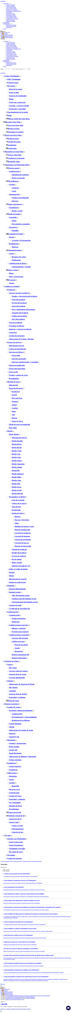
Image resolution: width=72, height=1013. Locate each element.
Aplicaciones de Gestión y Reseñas (21, 339)
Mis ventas (13, 668)
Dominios (10, 585)
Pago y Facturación (16, 276)
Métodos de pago (13, 382)
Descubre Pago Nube (12, 122)
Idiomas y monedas (19, 628)
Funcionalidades (10, 995)
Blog (6, 997)
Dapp (14, 411)
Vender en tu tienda (28, 995)
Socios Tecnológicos (16, 845)
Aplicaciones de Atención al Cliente (21, 684)
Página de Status (20, 999)
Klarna (14, 418)
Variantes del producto (20, 313)
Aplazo (14, 405)
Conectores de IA (15, 819)
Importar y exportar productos (20, 329)
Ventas (11, 253)
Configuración (14, 171)
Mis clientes (13, 687)
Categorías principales (23, 539)
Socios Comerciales (16, 842)
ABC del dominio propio (20, 595)
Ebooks (20, 997)
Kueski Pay (16, 391)
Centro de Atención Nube (6, 861)
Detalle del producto (19, 553)
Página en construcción (17, 582)
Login (4, 28)
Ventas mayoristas (14, 812)
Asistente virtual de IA (16, 816)
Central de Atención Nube (11, 999)
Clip (13, 415)
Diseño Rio (16, 470)
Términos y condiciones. (6, 1009)
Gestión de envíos (14, 142)
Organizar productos (16, 326)
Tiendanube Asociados (17, 848)
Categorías (5, 3)
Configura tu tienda (10, 6)
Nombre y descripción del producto (24, 296)
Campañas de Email (15, 234)
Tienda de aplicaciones (11, 26)
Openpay (15, 401)
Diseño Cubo (16, 480)
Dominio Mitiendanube (17, 589)
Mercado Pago (17, 398)
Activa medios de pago (11, 16)
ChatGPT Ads (14, 737)
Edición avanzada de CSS (21, 566)
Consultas (12, 691)
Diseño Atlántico (18, 474)
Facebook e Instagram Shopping (20, 710)
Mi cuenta (11, 86)
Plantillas (15, 230)
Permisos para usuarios (20, 632)
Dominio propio (14, 592)
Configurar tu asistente (16, 158)
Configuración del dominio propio (24, 599)
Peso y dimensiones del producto (23, 309)
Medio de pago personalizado (19, 424)
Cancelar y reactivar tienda (19, 106)
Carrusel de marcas (22, 543)
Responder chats (14, 161)
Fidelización (16, 260)
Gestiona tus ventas (10, 13)
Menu (3, 38)
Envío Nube (16, 355)
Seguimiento (11, 145)
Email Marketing (15, 753)
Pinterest (12, 733)
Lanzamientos (6, 22)
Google (17, 648)
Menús (11, 576)
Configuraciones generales (18, 625)
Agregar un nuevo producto (19, 293)
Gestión (12, 184)
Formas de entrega (14, 342)
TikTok (11, 727)
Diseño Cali (16, 454)
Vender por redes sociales (38, 995)
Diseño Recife (17, 447)
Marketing (11, 740)
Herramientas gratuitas (11, 25)
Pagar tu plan (14, 92)
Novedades (11, 855)
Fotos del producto (18, 299)
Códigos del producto (19, 316)
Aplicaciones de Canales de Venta (21, 730)
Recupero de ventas (19, 257)
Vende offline (9, 12)
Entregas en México (16, 352)
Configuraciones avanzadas (12, 18)
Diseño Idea (16, 484)
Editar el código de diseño (18, 569)
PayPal (14, 395)
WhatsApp (15, 622)
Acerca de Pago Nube (15, 125)
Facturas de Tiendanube (18, 96)
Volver (3, 984)
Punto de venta (13, 701)
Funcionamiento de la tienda (17, 112)
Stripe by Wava (17, 421)
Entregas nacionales (19, 359)
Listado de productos (19, 549)
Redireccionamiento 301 (20, 654)
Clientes (10, 681)
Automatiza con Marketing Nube (13, 11)
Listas (14, 191)
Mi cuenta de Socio (16, 852)
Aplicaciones (11, 773)
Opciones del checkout (20, 638)
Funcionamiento (18, 829)
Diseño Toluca (17, 461)
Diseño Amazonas (18, 464)
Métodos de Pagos (15, 806)
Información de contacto (18, 579)
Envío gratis (13, 372)
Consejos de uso (17, 832)
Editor (14, 221)
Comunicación (14, 615)
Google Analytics (15, 766)
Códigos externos (18, 641)
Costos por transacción (17, 102)
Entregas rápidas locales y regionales (25, 362)
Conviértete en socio (10, 998)
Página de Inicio (17, 513)
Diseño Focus (16, 487)
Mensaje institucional (22, 530)
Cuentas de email (15, 605)
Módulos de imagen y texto (24, 526)
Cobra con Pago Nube (11, 7)
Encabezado (16, 510)
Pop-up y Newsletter (22, 520)
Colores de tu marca (19, 503)
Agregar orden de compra (18, 671)
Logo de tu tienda (18, 500)
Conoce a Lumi (17, 825)
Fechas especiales (15, 760)
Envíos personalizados (17, 365)
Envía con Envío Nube (11, 8)
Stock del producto (18, 306)
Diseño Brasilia (17, 441)
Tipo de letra (16, 507)
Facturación (12, 148)
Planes (11, 99)
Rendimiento (13, 244)
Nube (10, 115)
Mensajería (19, 651)
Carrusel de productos (23, 533)
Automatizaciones (14, 250)
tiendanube (3, 1)
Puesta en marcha (18, 178)
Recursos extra (14, 789)
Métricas (15, 247)
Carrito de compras (19, 556)
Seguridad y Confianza (17, 697)
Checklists (28, 997)
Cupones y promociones (17, 743)
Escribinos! (3, 73)
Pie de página (17, 559)
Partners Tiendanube (10, 21)
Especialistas (9, 27)
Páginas (12, 572)
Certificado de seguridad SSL (19, 608)
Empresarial (47, 995)
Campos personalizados (20, 198)
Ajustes (11, 283)
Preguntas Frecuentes (16, 132)
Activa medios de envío (11, 17)
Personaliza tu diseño (11, 14)
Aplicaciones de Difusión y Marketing (22, 756)
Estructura (13, 227)
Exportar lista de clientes (18, 694)
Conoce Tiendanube (10, 4)
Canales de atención (14, 858)
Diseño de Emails (14, 214)
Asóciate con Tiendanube (16, 839)
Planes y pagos (12, 270)
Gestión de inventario (17, 336)
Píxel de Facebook (21, 645)
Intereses (15, 201)
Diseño (9, 431)
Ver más (7, 835)
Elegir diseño (13, 434)
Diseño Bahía (16, 477)
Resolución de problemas (21, 720)
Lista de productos (15, 322)
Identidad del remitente (20, 175)
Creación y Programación (21, 240)
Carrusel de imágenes (22, 536)
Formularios (13, 207)
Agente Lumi (13, 822)
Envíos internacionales (17, 368)
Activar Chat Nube (15, 155)
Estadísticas (11, 763)
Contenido (12, 217)
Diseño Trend (16, 490)
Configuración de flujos (17, 263)
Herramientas (6, 23)
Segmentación (14, 194)
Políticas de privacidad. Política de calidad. (21, 1009)
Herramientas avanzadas (21, 224)
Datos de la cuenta (15, 89)
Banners (18, 516)
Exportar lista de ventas (17, 674)
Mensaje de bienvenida (23, 546)
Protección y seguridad (17, 109)
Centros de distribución (17, 349)
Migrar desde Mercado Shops (19, 119)
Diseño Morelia (17, 493)
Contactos (15, 188)
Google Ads (13, 750)
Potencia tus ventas (10, 20)
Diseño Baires (17, 444)
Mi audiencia (13, 181)
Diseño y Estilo (17, 211)
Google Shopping (15, 724)
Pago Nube (13, 428)
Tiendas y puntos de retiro (18, 375)
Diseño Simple (17, 467)
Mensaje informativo (19, 658)
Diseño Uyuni (16, 451)
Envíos (11, 237)
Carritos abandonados (17, 677)
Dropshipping (14, 378)
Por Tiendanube (15, 802)
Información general (16, 345)
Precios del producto (19, 303)
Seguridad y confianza (17, 799)
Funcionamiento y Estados (21, 267)
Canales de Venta (15, 796)
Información (13, 385)
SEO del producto (18, 319)
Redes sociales (17, 562)
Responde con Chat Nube (12, 9)
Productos (11, 290)
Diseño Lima (16, 457)
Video (17, 523)
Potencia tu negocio (11, 704)
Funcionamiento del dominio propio (25, 602)
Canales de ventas (13, 707)
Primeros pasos (12, 82)
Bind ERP (15, 786)
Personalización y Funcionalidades (24, 717)
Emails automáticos (19, 618)
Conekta (15, 408)
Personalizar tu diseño (17, 497)
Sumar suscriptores (15, 204)
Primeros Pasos (13, 129)
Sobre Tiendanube (14, 79)
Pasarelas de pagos (15, 388)
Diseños (16, 995)
